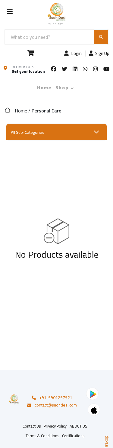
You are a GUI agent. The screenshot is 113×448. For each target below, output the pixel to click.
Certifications (73, 435)
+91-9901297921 (55, 397)
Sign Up (102, 53)
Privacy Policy (55, 426)
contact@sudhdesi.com (56, 405)
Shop (62, 87)
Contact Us (32, 426)
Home (44, 87)
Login (76, 53)
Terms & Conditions (42, 435)
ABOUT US (78, 426)
